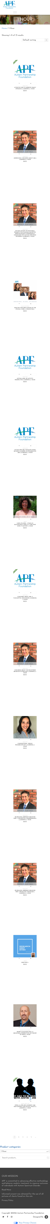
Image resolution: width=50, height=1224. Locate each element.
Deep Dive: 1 (25, 962)
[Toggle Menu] (15, 12)
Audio (25, 1103)
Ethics (27, 306)
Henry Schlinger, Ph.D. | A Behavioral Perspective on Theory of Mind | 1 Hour (25, 1033)
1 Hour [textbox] (24, 1151)
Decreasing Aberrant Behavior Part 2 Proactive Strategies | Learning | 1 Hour (25, 892)
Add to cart (19, 83)
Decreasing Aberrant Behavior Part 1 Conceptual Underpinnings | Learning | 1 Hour (25, 818)
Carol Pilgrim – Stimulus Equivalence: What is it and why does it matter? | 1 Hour (25, 525)
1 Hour (24, 156)
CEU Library (27, 1030)
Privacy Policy (7, 1200)
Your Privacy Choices (27, 1223)
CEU (26, 156)
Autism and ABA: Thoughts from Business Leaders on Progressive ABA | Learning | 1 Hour (25, 451)
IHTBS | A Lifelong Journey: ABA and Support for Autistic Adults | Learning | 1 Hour (25, 1107)
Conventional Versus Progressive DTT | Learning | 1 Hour (25, 745)
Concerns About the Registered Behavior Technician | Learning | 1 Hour (25, 672)
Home (4, 28)
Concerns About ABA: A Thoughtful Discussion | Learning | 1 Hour (25, 598)
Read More (6, 1190)
